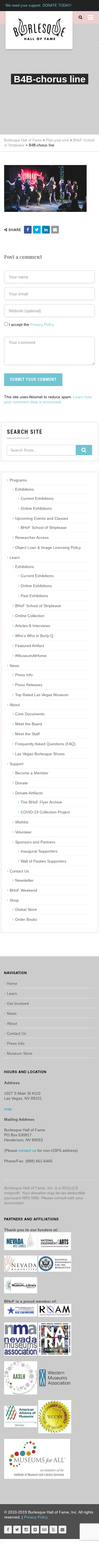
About (15, 705)
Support (16, 764)
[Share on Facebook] (28, 230)
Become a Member (31, 773)
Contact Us (19, 871)
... (1, 1541)
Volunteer (23, 832)
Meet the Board (28, 724)
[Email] (55, 230)
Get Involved (18, 1003)
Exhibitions (24, 489)
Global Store (26, 909)
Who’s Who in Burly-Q (34, 635)
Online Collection (30, 615)
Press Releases (28, 685)
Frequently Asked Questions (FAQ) (45, 744)
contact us (27, 1150)
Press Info (24, 675)
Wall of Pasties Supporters (43, 861)
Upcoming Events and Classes (41, 518)
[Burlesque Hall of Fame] (39, 30)
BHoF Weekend (23, 890)
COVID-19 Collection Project (45, 812)
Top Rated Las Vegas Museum (41, 695)
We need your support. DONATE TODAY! (39, 5)
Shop (14, 900)
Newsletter (24, 880)
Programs (18, 480)
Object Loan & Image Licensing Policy (48, 547)
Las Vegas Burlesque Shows (40, 754)
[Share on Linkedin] (46, 230)
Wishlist (21, 822)
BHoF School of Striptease (44, 527)
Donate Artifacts (29, 793)
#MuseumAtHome (30, 655)
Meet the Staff (27, 734)
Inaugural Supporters (39, 851)
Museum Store (19, 1053)
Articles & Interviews (32, 625)
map (8, 1109)
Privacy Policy (42, 324)
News (14, 665)
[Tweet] (37, 230)
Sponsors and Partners (35, 842)
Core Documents (30, 714)
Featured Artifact (29, 645)
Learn (15, 557)
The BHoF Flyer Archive (41, 802)
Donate (21, 783)
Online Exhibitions (36, 508)
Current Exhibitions (37, 498)
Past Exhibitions (34, 596)
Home (12, 983)
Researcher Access (32, 537)
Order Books (26, 919)
